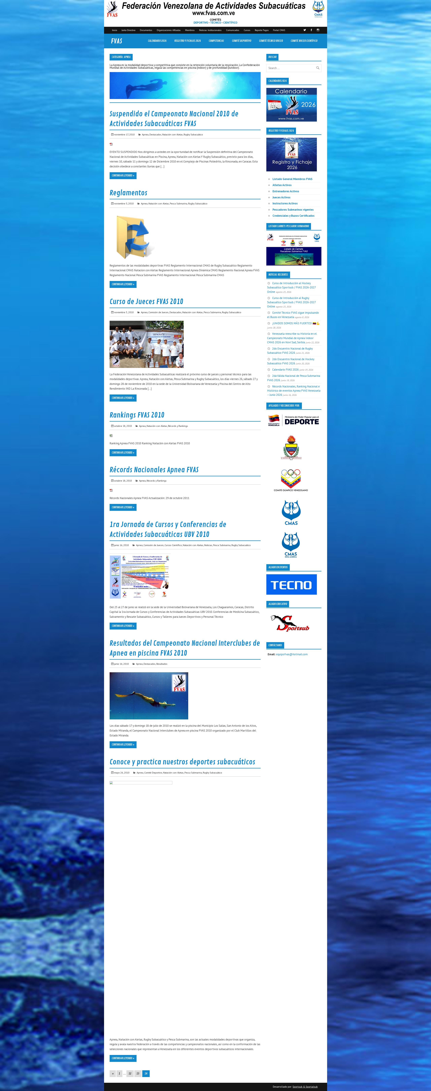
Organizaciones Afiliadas (169, 30)
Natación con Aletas (172, 134)
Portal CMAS (279, 30)
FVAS (116, 41)
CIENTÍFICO (230, 22)
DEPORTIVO (201, 22)
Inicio (114, 30)
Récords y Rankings (178, 425)
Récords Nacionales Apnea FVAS (154, 470)
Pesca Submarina (178, 203)
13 (138, 1073)
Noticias (208, 545)
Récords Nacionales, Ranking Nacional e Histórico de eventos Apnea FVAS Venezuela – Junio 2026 (293, 391)
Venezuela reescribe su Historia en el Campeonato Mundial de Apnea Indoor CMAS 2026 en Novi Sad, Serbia (292, 338)
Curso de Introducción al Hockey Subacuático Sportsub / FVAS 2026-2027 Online (291, 287)
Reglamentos (128, 193)
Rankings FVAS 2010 (137, 415)
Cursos (247, 30)
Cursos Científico (173, 545)
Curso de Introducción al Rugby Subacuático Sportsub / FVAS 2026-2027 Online (291, 302)
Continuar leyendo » (123, 175)
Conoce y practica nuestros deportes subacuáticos (182, 762)
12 (130, 1073)
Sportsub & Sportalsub (305, 1086)
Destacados (155, 134)
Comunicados (232, 30)
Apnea (145, 134)
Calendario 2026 (157, 41)
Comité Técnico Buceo (271, 41)
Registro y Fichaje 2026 (187, 41)
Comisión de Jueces (158, 312)
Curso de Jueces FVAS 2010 (146, 301)
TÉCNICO (215, 22)
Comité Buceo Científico (304, 41)
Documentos (146, 30)
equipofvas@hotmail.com (292, 654)
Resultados (161, 663)
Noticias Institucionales (210, 30)
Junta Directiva (128, 30)
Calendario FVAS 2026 (285, 369)
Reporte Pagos (262, 30)
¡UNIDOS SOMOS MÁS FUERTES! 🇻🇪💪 (296, 323)
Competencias (216, 41)
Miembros (190, 30)
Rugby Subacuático (193, 134)
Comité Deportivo (241, 41)
